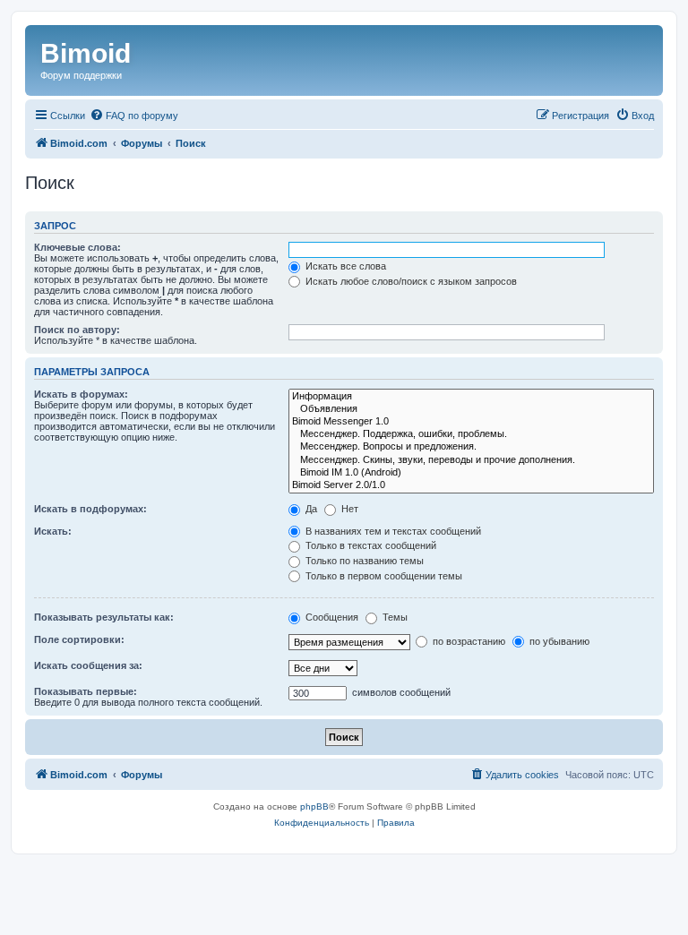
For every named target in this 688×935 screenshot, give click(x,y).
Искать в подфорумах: (90, 508)
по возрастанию (467, 641)
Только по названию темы (363, 560)
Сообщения (330, 617)
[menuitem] (134, 115)
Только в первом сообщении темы (382, 575)
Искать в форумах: (81, 394)
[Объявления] (471, 409)
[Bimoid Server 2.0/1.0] (471, 485)
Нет (348, 508)
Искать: (53, 531)
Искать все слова (344, 266)
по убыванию (558, 641)
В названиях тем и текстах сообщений (392, 531)
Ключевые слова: (77, 247)
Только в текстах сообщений (369, 545)
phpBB (314, 806)
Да (310, 508)
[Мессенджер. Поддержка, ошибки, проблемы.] (471, 434)
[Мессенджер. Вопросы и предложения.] (471, 447)
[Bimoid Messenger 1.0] (471, 422)
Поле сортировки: (79, 639)
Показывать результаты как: (104, 617)
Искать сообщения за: (88, 665)
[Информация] (471, 396)
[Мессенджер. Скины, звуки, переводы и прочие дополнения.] (471, 460)
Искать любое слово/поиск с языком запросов (410, 281)
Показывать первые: (85, 691)
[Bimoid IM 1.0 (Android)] (471, 473)
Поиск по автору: (77, 329)
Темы (394, 617)
